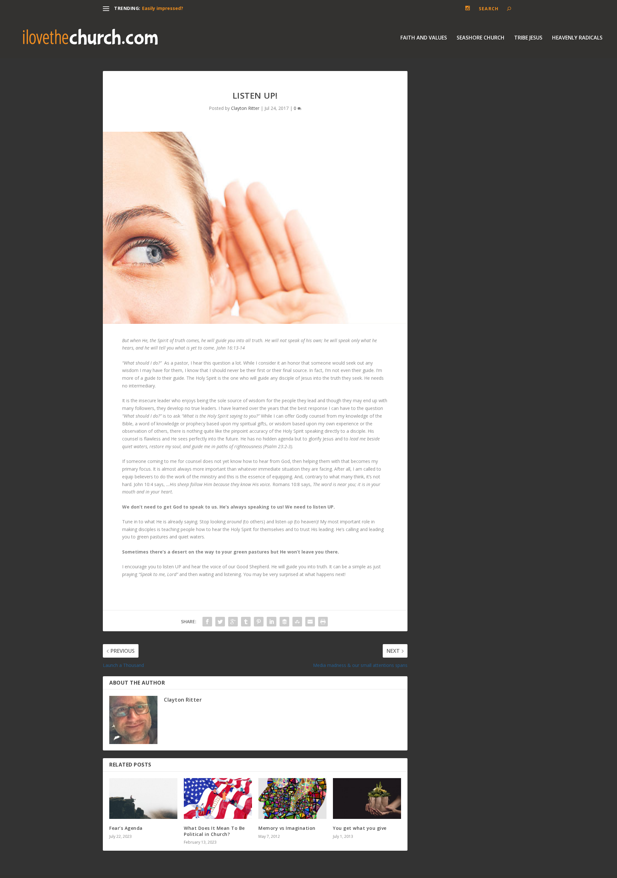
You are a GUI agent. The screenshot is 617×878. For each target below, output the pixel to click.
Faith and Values (423, 38)
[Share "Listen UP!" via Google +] (233, 621)
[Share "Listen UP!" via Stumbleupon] (297, 621)
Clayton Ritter (245, 108)
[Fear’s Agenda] (143, 798)
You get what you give (360, 828)
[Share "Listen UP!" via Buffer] (284, 621)
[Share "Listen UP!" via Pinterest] (258, 621)
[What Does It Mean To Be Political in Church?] (218, 798)
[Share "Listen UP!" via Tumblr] (245, 621)
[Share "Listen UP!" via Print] (323, 621)
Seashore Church (481, 38)
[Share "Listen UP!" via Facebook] (207, 621)
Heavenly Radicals (577, 38)
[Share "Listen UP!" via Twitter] (220, 621)
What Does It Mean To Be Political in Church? (214, 831)
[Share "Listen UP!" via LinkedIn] (271, 621)
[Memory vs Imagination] (292, 798)
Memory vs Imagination (287, 828)
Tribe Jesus (528, 38)
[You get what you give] (367, 798)
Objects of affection (165, 8)
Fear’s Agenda (126, 828)
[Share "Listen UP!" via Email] (310, 621)
